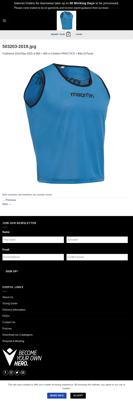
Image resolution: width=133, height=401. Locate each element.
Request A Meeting (13, 341)
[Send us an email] (23, 372)
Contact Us (8, 322)
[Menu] (4, 21)
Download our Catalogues (17, 334)
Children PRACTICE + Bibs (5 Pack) (72, 53)
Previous (9, 200)
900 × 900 (42, 53)
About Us (7, 297)
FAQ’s (6, 316)
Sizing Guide (9, 303)
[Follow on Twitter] (17, 372)
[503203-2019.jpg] (66, 123)
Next (6, 204)
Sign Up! (12, 271)
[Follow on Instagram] (11, 372)
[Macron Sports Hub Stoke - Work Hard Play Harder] (66, 20)
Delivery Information (13, 309)
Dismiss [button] (114, 8)
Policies (7, 328)
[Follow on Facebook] (5, 372)
